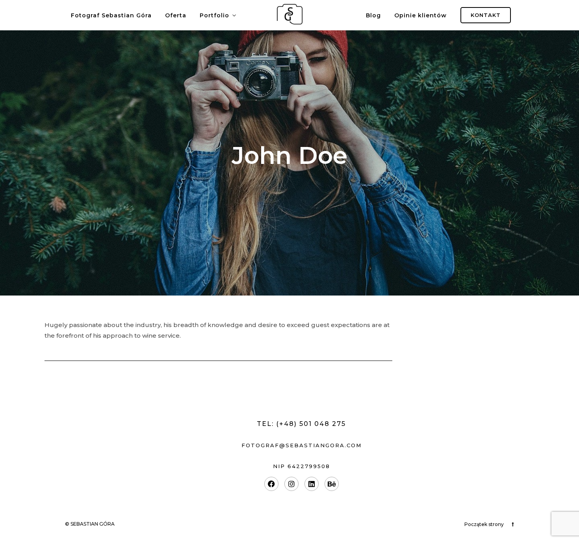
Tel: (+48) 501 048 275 (301, 424)
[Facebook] (271, 484)
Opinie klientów (420, 15)
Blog (373, 15)
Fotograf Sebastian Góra (111, 15)
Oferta (175, 15)
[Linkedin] (311, 484)
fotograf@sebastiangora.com (301, 445)
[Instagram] (291, 484)
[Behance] (332, 484)
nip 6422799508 (301, 466)
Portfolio (214, 15)
